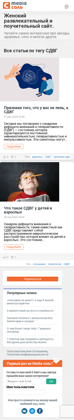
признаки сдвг (62, 156)
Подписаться (32, 279)
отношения (39, 264)
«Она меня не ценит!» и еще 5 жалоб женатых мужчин (30, 301)
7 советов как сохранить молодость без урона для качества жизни (30, 340)
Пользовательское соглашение (27, 351)
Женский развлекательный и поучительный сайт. (29, 20)
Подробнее (14, 146)
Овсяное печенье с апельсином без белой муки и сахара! (29, 319)
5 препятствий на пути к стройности (30, 310)
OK (51, 381)
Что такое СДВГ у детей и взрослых (28, 210)
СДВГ (48, 156)
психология (54, 264)
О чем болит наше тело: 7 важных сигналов (29, 330)
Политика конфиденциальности (27, 354)
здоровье (37, 156)
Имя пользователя (20, 387)
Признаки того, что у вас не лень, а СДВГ (36, 109)
